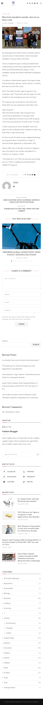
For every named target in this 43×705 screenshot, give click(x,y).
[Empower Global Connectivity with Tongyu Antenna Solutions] (21, 236)
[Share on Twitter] (30, 175)
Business (22, 598)
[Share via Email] (34, 175)
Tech (22, 683)
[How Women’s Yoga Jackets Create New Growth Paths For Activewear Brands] (8, 529)
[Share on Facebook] (27, 175)
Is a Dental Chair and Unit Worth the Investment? (20, 360)
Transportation (22, 687)
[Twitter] (30, 3)
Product (22, 673)
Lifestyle (23, 628)
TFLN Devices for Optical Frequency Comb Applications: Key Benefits (28, 514)
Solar (22, 678)
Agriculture (22, 583)
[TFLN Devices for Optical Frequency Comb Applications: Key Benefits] (8, 515)
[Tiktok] (37, 3)
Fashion (22, 618)
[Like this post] (25, 175)
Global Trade (22, 638)
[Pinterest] (34, 3)
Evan (11, 23)
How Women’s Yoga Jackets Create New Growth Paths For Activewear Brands (29, 528)
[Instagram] (32, 3)
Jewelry (22, 653)
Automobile (22, 588)
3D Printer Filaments (22, 578)
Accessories (23, 623)
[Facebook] (27, 3)
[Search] (41, 3)
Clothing (22, 603)
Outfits (23, 633)
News (22, 668)
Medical (22, 663)
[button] (4, 242)
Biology (22, 593)
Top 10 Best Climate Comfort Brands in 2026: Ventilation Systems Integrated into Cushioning (29, 557)
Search (5, 341)
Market (22, 658)
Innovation (22, 648)
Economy (22, 608)
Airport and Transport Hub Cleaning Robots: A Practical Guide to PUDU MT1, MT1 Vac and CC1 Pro (20, 386)
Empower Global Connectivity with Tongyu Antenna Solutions (21, 253)
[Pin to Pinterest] (32, 175)
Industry (22, 643)
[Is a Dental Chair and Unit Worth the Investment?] (8, 502)
